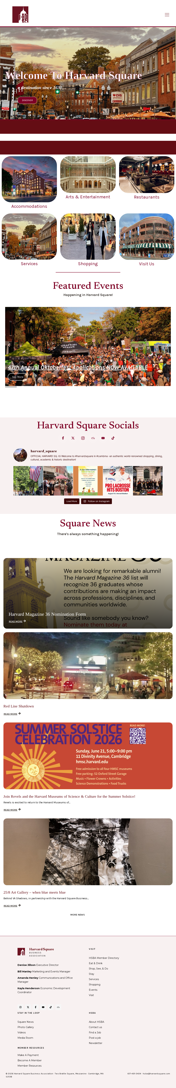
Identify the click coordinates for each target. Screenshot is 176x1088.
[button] (9, 345)
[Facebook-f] (63, 438)
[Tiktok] (113, 438)
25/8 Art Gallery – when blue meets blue (34, 892)
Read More (16, 621)
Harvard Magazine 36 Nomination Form (47, 614)
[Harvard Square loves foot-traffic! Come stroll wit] (58, 481)
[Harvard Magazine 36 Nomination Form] (88, 593)
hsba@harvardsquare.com (156, 1073)
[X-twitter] (73, 438)
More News (77, 914)
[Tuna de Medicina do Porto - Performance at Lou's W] (148, 481)
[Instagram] (20, 1007)
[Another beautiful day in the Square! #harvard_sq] (28, 481)
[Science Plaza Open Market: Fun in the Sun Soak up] (88, 481)
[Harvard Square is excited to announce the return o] (118, 481)
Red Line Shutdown (18, 706)
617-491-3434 (134, 1073)
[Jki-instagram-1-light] (82, 438)
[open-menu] (167, 15)
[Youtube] (103, 438)
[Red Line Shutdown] (88, 665)
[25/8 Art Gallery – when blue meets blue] (88, 851)
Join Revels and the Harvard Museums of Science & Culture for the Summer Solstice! (69, 796)
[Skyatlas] (92, 438)
